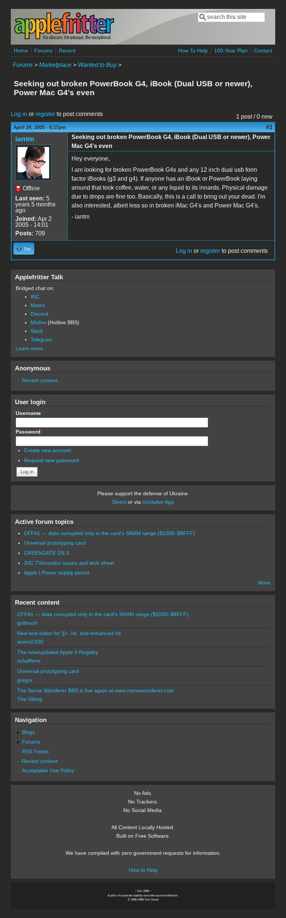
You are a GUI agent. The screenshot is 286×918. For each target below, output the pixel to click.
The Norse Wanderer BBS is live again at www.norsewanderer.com (95, 690)
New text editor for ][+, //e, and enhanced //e (69, 633)
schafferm (29, 661)
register (45, 114)
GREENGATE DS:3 (46, 553)
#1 (269, 127)
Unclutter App (158, 502)
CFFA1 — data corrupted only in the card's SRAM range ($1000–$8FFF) (109, 533)
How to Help (143, 870)
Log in (19, 114)
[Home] (64, 38)
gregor (25, 680)
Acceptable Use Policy (48, 770)
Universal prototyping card (55, 543)
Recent (67, 51)
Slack (37, 331)
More (264, 583)
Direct (119, 502)
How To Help (193, 51)
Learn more (29, 348)
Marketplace (55, 65)
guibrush (27, 623)
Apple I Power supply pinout (56, 573)
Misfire (38, 322)
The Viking (29, 699)
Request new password (51, 460)
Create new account (47, 450)
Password (30, 432)
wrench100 (30, 642)
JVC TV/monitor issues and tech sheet (69, 563)
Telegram (42, 339)
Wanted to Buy (97, 65)
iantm (24, 139)
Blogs (28, 732)
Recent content (40, 380)
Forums (43, 51)
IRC (35, 297)
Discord (39, 314)
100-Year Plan (231, 51)
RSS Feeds (35, 751)
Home (21, 51)
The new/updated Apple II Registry (57, 652)
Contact (263, 51)
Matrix (38, 305)
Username (30, 413)
